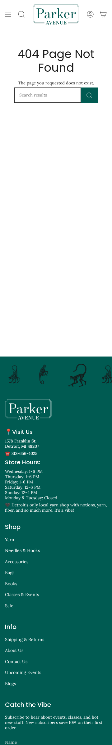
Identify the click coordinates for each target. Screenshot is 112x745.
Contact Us (16, 661)
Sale (9, 605)
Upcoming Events (23, 672)
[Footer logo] (28, 409)
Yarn (9, 539)
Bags (9, 572)
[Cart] (103, 14)
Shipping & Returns (24, 639)
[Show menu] (8, 14)
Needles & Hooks (22, 550)
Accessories (16, 561)
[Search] (89, 95)
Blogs (10, 683)
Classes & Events (22, 594)
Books (11, 583)
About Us (14, 650)
